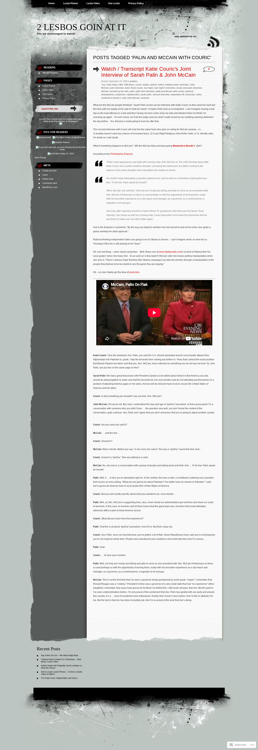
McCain (105, 91)
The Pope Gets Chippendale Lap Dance (59, 678)
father (161, 85)
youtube (145, 98)
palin (132, 91)
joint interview (117, 88)
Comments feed (49, 183)
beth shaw (112, 85)
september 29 (177, 94)
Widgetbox (73, 121)
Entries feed (47, 179)
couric (138, 85)
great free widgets (57, 121)
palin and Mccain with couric (170, 91)
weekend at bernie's (111, 98)
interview (184, 85)
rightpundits (133, 94)
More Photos (40, 157)
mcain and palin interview (189, 88)
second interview (161, 94)
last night (148, 88)
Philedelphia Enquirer (121, 154)
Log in (45, 175)
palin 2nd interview (145, 91)
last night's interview (164, 88)
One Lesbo (114, 3)
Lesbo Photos (70, 3)
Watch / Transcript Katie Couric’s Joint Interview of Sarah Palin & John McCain (148, 72)
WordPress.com (49, 187)
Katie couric (137, 88)
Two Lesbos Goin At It (56, 119)
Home (51, 3)
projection (121, 94)
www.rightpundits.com (170, 252)
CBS (120, 85)
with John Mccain (131, 98)
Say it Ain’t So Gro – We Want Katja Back (59, 655)
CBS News (129, 85)
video (199, 94)
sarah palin (146, 94)
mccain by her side (119, 91)
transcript (190, 94)
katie (127, 88)
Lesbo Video (93, 3)
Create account (49, 170)
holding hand (171, 85)
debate (153, 85)
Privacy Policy (136, 3)
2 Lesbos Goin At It (81, 27)
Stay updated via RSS (185, 36)
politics (133, 81)
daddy (146, 85)
